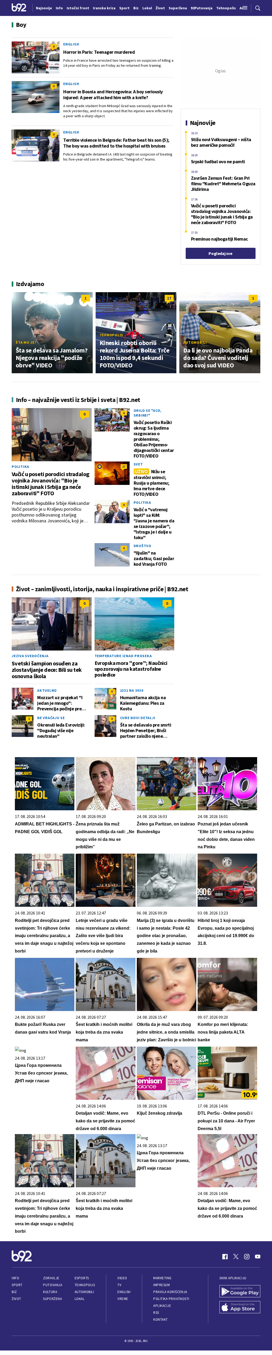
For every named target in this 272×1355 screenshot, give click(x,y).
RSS (156, 1312)
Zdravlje (51, 1278)
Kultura (50, 1292)
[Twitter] (236, 1256)
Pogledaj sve (220, 253)
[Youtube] (257, 1256)
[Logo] (19, 7)
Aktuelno (47, 690)
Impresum (161, 1285)
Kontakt (160, 1319)
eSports (82, 1278)
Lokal (80, 1299)
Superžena (52, 1299)
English (71, 44)
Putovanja (52, 1285)
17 (169, 298)
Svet (138, 464)
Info (15, 1278)
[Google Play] (239, 1291)
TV (119, 1285)
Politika (20, 466)
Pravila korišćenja (170, 1292)
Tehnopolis (112, 335)
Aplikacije (162, 1305)
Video (122, 1278)
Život (16, 1299)
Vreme (122, 1299)
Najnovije (44, 8)
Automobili (195, 342)
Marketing (162, 1278)
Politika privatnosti (171, 1299)
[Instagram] (246, 1256)
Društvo (142, 545)
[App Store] (239, 1307)
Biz (14, 1292)
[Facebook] (225, 1256)
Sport (17, 1285)
